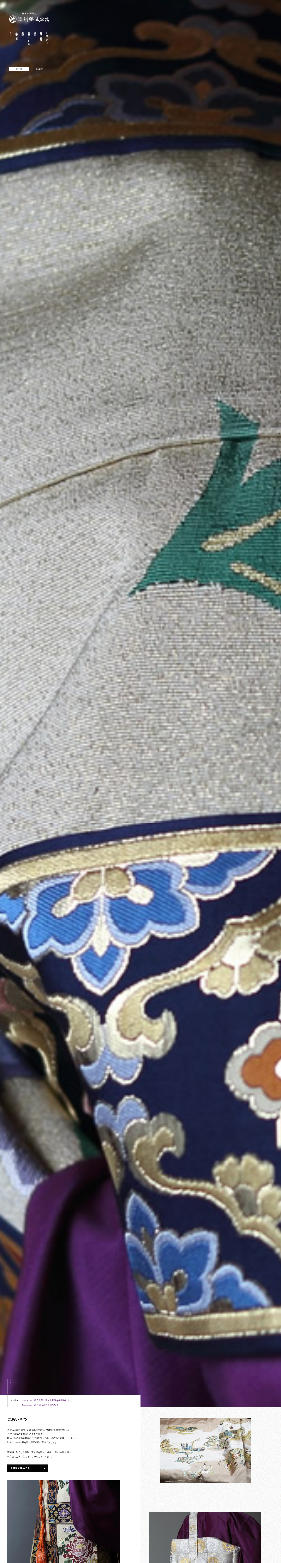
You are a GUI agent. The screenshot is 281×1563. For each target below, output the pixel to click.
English (39, 69)
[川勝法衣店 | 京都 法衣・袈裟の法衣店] (29, 17)
